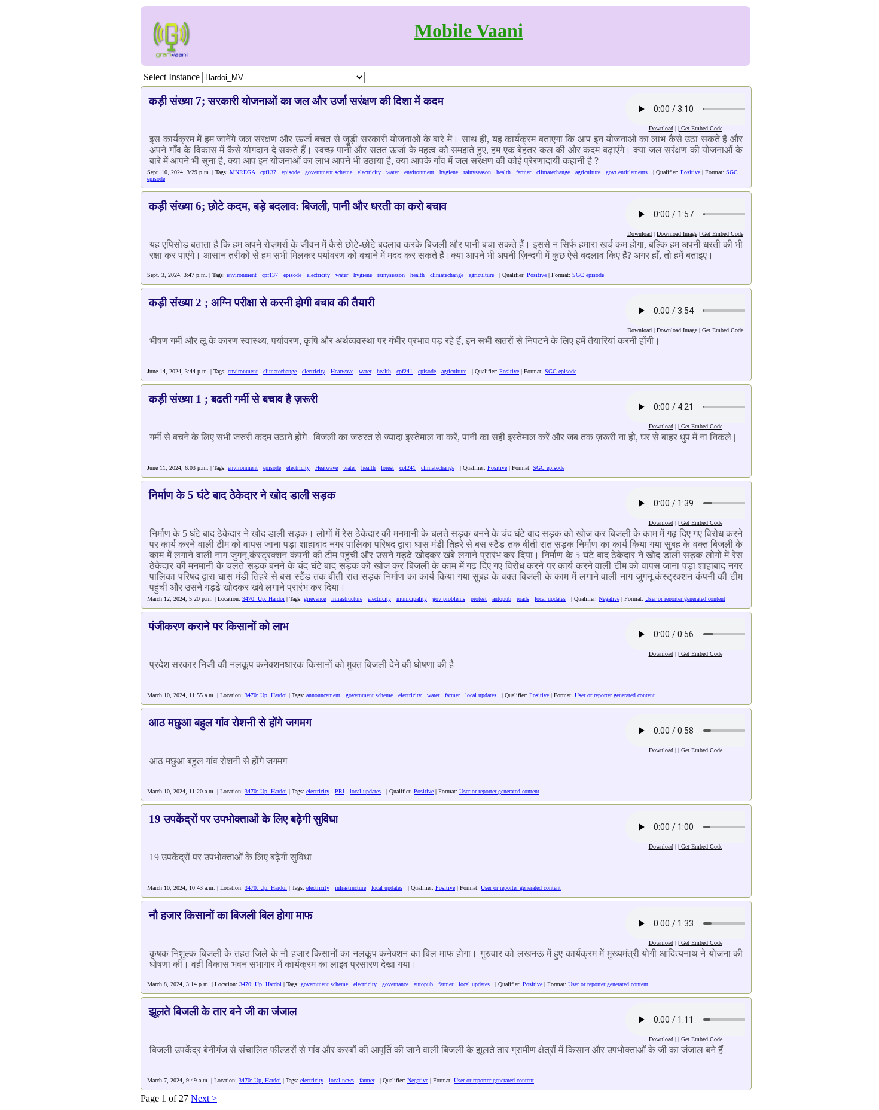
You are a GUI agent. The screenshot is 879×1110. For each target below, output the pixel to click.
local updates (550, 598)
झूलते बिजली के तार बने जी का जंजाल (223, 1011)
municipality (411, 598)
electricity (369, 172)
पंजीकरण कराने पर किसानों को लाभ (219, 626)
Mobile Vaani (468, 30)
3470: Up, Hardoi (263, 598)
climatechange (553, 172)
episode (291, 172)
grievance (315, 598)
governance (395, 984)
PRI (339, 791)
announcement (323, 695)
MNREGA (242, 172)
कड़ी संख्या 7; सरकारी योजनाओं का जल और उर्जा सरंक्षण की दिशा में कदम (296, 101)
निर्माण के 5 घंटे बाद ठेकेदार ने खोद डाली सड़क (242, 495)
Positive (690, 172)
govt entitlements (627, 172)
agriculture (587, 172)
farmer (523, 172)
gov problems (448, 598)
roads (523, 598)
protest (479, 598)
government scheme (328, 172)
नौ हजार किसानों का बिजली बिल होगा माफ (231, 915)
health (503, 172)
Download (661, 128)
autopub (501, 598)
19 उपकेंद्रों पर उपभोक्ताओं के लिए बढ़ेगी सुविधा (243, 819)
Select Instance (172, 77)
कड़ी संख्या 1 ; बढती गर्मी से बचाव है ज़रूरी (233, 399)
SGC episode (588, 275)
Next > (204, 1098)
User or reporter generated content (685, 598)
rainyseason (477, 172)
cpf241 (404, 371)
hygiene (448, 172)
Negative (609, 598)
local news (341, 1080)
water (392, 172)
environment (419, 172)
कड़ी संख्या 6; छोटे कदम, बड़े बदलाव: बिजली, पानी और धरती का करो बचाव (298, 206)
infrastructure (346, 598)
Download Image (677, 233)
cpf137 (268, 172)
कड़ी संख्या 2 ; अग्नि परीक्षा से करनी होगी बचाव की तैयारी (261, 302)
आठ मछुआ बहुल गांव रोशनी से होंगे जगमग (230, 722)
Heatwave (342, 371)
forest (387, 467)
